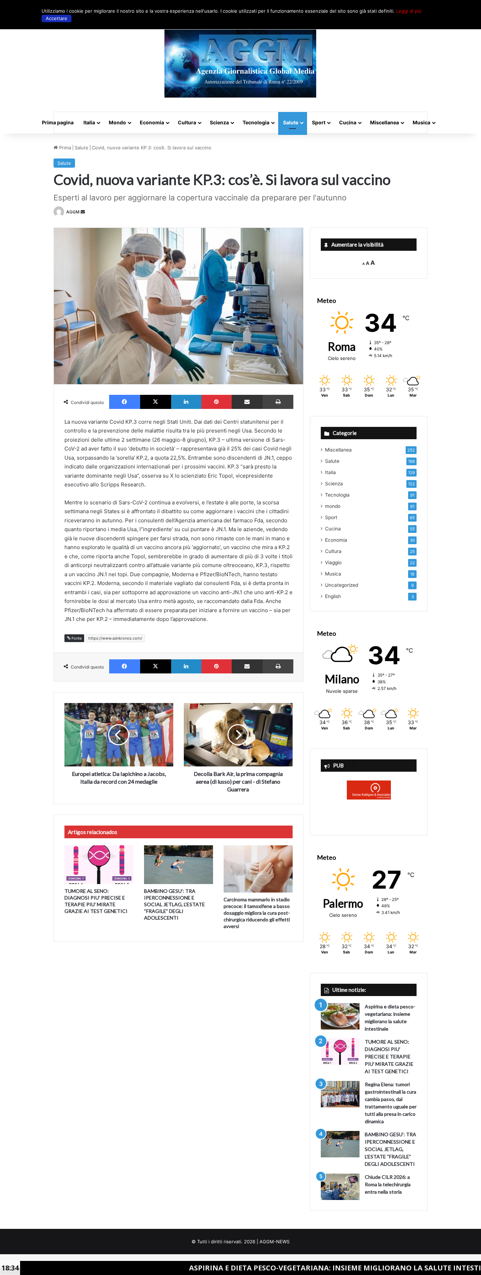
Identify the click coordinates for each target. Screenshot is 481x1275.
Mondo (117, 122)
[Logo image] (240, 64)
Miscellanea (384, 122)
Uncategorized (341, 585)
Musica (421, 122)
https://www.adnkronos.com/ (115, 638)
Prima (64, 147)
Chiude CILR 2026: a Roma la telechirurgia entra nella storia (388, 1184)
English (333, 596)
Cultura (187, 122)
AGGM (73, 211)
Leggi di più (408, 11)
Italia (89, 122)
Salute (290, 122)
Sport (318, 122)
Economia (152, 122)
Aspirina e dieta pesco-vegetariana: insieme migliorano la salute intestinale (287, 1268)
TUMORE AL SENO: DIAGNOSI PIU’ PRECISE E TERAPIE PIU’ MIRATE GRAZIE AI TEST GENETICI (389, 1056)
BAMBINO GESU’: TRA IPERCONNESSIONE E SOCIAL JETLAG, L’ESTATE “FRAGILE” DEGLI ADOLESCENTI (174, 904)
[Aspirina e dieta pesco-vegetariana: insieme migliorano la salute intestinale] (340, 1016)
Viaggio (333, 562)
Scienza (219, 122)
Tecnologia (256, 122)
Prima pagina (58, 122)
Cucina (347, 122)
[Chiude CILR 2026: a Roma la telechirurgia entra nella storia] (340, 1187)
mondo (333, 506)
